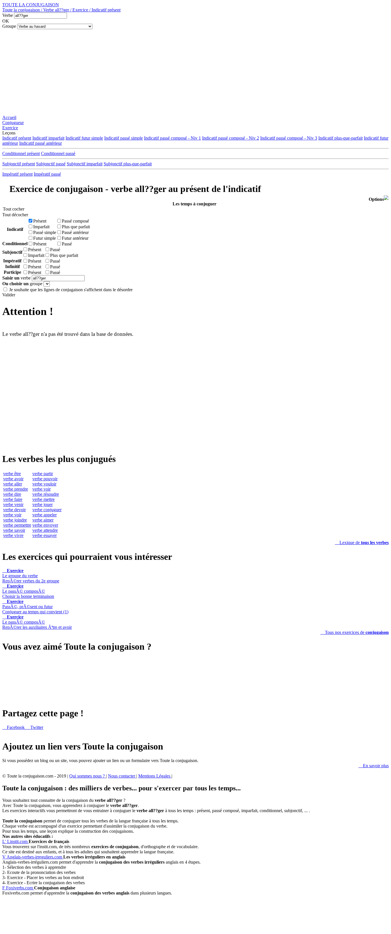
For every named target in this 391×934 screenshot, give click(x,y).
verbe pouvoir (45, 478)
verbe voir (12, 514)
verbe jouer (42, 504)
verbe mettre (43, 499)
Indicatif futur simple (84, 138)
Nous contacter (122, 776)
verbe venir (13, 504)
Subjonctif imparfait (84, 163)
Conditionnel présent (21, 153)
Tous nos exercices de (354, 632)
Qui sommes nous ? (87, 776)
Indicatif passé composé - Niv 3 (288, 138)
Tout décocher (13, 214)
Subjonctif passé (51, 163)
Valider (8, 294)
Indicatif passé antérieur (40, 143)
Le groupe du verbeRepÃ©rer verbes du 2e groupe (30, 575)
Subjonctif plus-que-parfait (128, 163)
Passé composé (75, 221)
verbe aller (12, 483)
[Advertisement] (195, 72)
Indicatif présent (16, 138)
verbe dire (12, 494)
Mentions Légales (154, 776)
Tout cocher (13, 209)
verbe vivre (13, 535)
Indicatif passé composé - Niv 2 (230, 138)
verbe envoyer (45, 525)
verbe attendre (45, 530)
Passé (67, 243)
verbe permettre (17, 525)
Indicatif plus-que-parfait (340, 138)
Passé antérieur (75, 232)
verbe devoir (14, 509)
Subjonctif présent (18, 163)
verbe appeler (44, 514)
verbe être (12, 473)
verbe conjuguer (47, 509)
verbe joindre (15, 519)
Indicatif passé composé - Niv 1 (172, 138)
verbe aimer (43, 519)
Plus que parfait (76, 226)
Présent (39, 221)
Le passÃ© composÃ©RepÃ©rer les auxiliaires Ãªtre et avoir (37, 622)
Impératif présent (17, 174)
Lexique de (362, 542)
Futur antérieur (75, 238)
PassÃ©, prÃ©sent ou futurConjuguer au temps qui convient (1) (35, 606)
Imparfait (41, 226)
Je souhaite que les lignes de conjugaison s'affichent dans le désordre (71, 289)
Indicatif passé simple (123, 138)
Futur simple (44, 238)
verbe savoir (14, 530)
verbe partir (42, 473)
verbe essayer (44, 535)
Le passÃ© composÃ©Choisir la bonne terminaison (28, 591)
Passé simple (44, 232)
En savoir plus (373, 765)
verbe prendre (15, 489)
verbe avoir (13, 478)
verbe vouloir (44, 483)
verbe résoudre (45, 494)
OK (5, 21)
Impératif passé (47, 174)
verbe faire (12, 499)
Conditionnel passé (58, 153)
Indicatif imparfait (48, 138)
